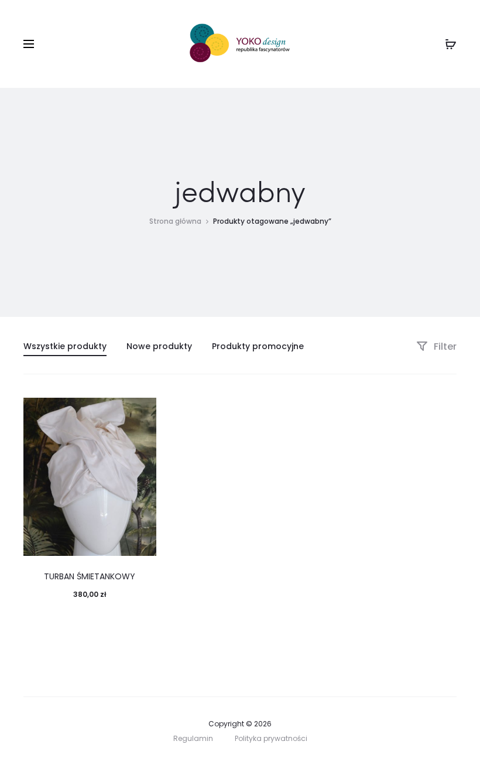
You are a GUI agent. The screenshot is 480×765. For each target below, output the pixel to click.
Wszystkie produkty (65, 346)
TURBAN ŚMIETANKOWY (89, 576)
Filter (444, 346)
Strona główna (175, 221)
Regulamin (193, 738)
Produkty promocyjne (258, 346)
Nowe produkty (159, 346)
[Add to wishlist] (141, 412)
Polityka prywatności (271, 738)
